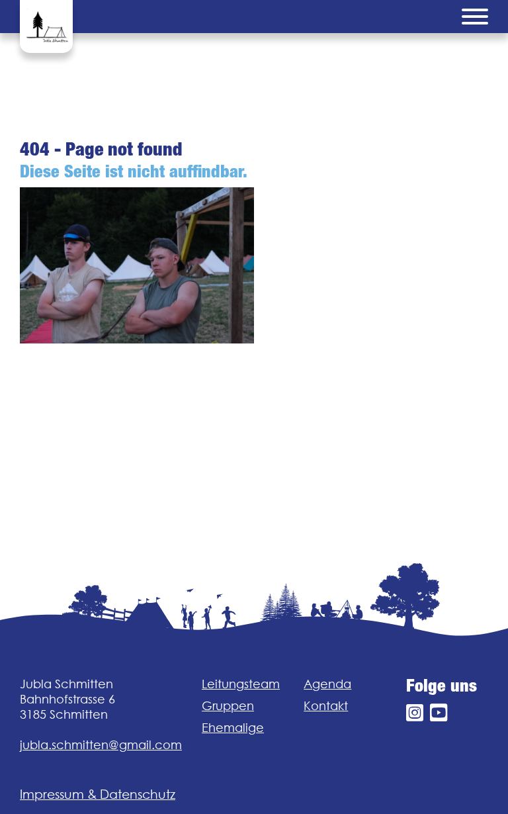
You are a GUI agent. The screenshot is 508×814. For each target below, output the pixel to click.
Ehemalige (233, 728)
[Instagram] (414, 713)
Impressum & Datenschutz (97, 794)
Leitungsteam (241, 684)
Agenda (327, 684)
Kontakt (326, 706)
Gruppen (228, 706)
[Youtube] (438, 713)
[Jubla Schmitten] (46, 26)
